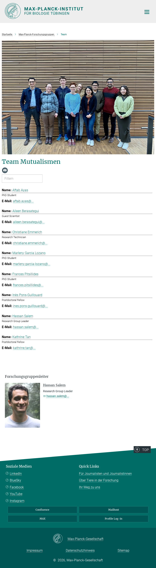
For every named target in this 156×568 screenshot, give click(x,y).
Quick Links (89, 466)
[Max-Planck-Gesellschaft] (60, 539)
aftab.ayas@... (23, 201)
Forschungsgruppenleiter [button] (27, 377)
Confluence (42, 509)
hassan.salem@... (26, 327)
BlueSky (15, 480)
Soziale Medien (19, 466)
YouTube (16, 494)
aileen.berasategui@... (29, 222)
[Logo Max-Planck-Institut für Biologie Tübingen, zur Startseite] (71, 11)
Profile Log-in (113, 518)
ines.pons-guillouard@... (30, 306)
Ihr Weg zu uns (89, 487)
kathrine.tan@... (24, 348)
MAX (43, 518)
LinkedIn (16, 474)
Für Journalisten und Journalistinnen (105, 474)
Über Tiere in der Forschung (98, 480)
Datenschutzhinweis (80, 550)
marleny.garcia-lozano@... (31, 264)
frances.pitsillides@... (28, 285)
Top (145, 450)
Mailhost (113, 509)
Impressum (35, 550)
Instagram (17, 501)
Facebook (17, 487)
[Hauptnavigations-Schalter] (147, 12)
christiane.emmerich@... (30, 243)
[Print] (5, 170)
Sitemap (123, 550)
